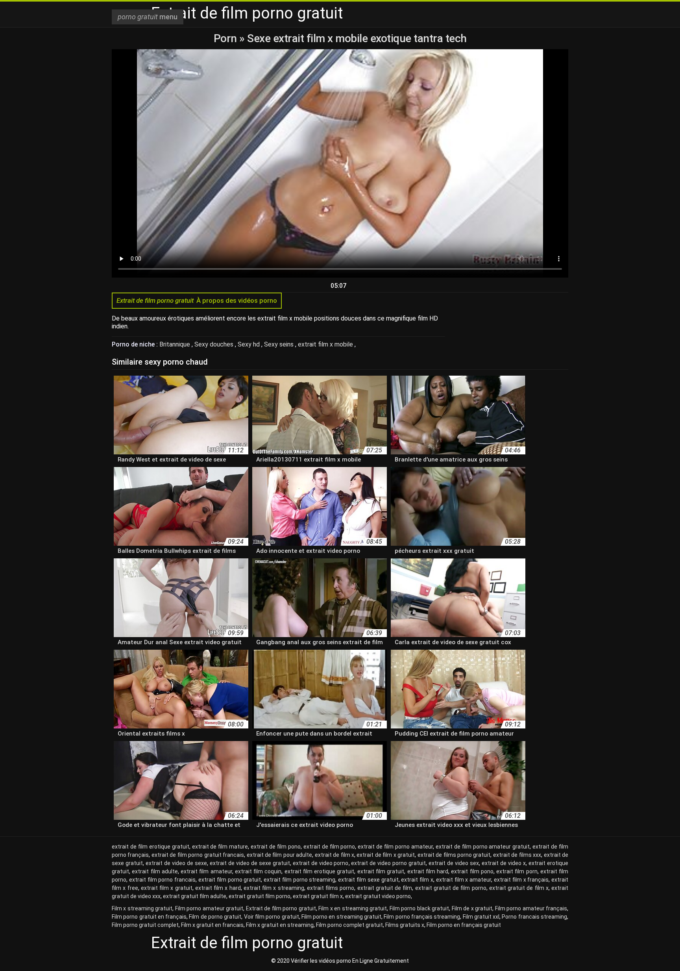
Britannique (175, 344)
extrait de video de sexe (176, 863)
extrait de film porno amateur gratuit (483, 846)
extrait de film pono (276, 846)
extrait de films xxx (517, 855)
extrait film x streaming (274, 888)
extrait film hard (428, 871)
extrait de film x (334, 855)
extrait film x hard (218, 888)
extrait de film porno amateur (395, 846)
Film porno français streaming (422, 917)
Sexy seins (279, 344)
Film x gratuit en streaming (280, 925)
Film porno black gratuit (419, 908)
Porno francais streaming (534, 917)
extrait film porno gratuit (229, 879)
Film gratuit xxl (481, 917)
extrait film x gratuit (166, 888)
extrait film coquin (258, 871)
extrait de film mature (220, 846)
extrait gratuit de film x (519, 888)
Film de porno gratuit (215, 917)
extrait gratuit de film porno (450, 888)
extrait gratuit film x (318, 896)
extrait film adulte (155, 871)
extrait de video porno (321, 863)
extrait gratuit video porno (378, 896)
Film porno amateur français (531, 908)
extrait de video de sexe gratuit (250, 863)
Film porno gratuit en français (149, 917)
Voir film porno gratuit (271, 917)
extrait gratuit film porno (259, 896)
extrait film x (417, 879)
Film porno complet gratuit (349, 925)
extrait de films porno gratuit (454, 855)
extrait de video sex (454, 863)
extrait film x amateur (463, 879)
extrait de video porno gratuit (388, 863)
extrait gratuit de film (384, 888)
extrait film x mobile (326, 344)
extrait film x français (521, 879)
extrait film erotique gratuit (320, 871)
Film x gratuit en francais (212, 925)
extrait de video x (504, 863)
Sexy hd (249, 344)
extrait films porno (331, 888)
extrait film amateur (206, 871)
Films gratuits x (404, 925)
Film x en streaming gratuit (352, 908)
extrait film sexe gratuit (368, 879)
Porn (227, 38)
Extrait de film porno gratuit (281, 908)
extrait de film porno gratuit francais (198, 855)
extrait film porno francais (162, 879)
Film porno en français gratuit (464, 925)
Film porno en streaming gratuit (341, 917)
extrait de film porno (329, 846)
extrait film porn (517, 871)
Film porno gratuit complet (145, 925)
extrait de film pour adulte (279, 855)
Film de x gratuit (472, 908)
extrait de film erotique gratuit (150, 846)
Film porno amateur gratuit (209, 908)
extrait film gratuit (381, 871)
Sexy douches (214, 344)
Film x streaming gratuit (142, 908)
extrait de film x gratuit (386, 855)
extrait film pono (472, 871)
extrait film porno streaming (299, 879)
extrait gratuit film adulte (194, 896)
